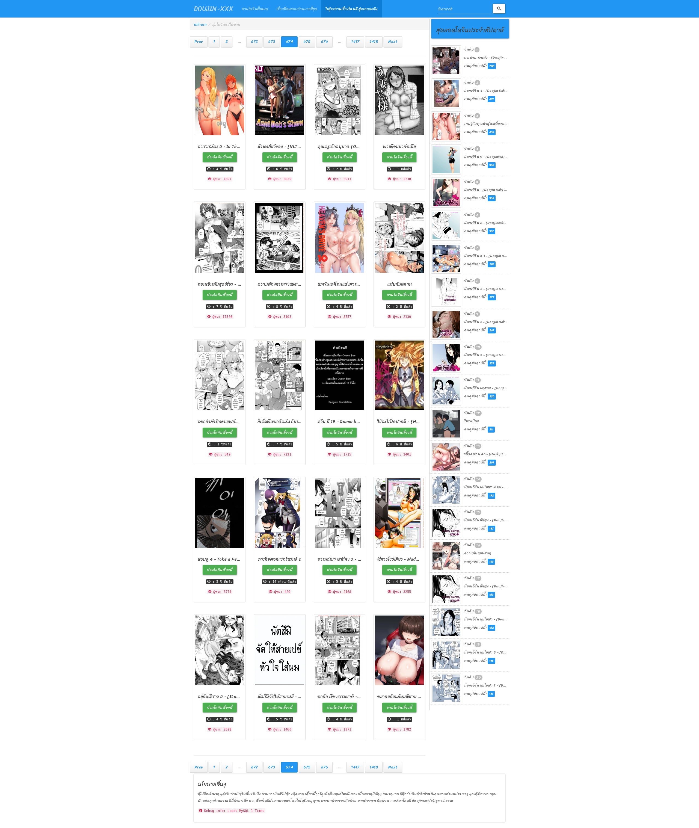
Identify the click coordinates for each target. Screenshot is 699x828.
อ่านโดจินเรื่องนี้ (219, 157)
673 (271, 41)
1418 (374, 41)
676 (324, 41)
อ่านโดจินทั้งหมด (255, 9)
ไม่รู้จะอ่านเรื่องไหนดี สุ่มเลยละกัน (351, 9)
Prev (198, 41)
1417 (355, 41)
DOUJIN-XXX (213, 8)
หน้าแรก (200, 24)
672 (254, 41)
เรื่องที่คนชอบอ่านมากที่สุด (296, 9)
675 (306, 41)
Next (392, 41)
